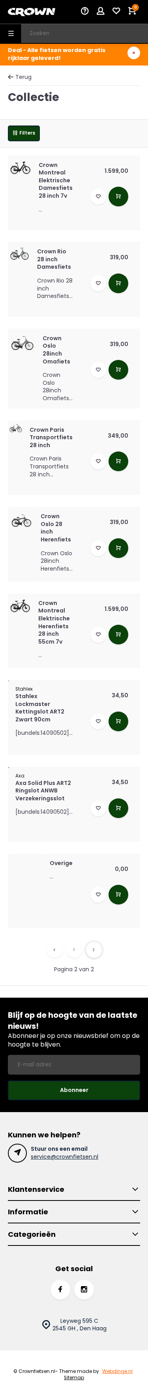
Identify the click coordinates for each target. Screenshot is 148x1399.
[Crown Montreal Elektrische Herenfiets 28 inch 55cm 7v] (20, 606)
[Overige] (26, 872)
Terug (23, 77)
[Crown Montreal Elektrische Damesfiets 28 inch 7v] (20, 167)
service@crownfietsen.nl (64, 1157)
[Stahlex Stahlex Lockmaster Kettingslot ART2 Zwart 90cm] (8, 681)
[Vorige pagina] (54, 950)
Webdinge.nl (117, 1371)
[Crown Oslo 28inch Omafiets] (22, 343)
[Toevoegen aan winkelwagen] (118, 196)
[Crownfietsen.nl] (31, 12)
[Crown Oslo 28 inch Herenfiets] (21, 520)
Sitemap (74, 1378)
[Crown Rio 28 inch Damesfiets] (19, 253)
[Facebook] (60, 1290)
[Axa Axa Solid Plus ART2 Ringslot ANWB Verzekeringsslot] (8, 767)
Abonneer (74, 1090)
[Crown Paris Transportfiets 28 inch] (16, 428)
